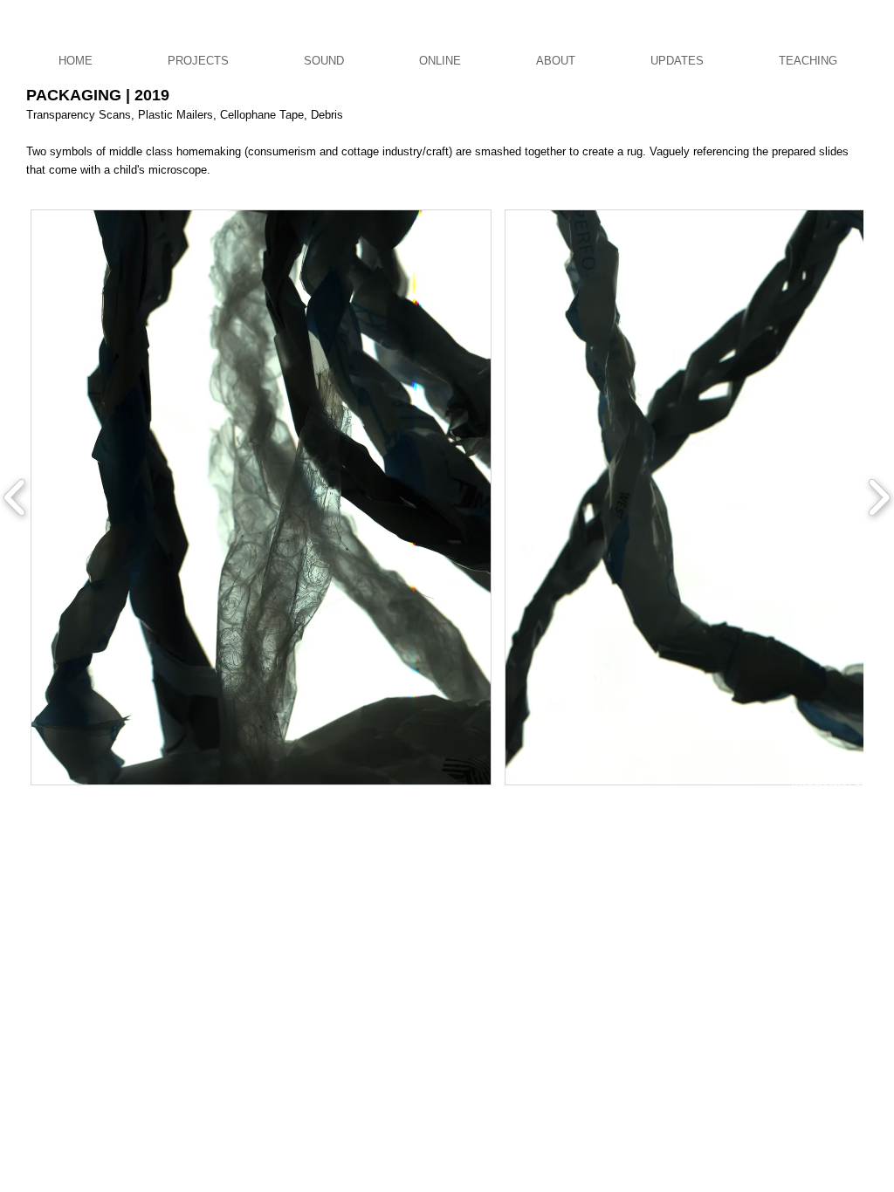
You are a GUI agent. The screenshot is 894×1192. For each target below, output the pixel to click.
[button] (261, 497)
